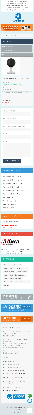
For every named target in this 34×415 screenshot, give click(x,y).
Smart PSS (25, 249)
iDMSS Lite (18, 253)
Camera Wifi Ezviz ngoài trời (12, 187)
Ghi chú (5, 141)
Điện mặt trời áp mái (10, 204)
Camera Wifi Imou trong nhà (12, 177)
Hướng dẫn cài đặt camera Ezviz (17, 3)
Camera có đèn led (20, 275)
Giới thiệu (25, 9)
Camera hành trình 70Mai (11, 194)
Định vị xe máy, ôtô (9, 197)
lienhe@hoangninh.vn (12, 390)
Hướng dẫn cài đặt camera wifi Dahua (17, 5)
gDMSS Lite (21, 251)
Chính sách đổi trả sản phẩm (14, 370)
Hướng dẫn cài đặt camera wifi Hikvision (17, 7)
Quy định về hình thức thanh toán (15, 373)
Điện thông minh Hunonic (13, 9)
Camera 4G (17, 265)
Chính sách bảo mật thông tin (14, 367)
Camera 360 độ (8, 275)
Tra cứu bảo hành (11, 361)
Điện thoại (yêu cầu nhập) (10, 118)
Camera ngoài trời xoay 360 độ (13, 278)
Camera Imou (8, 265)
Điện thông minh (8, 208)
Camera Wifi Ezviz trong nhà (12, 180)
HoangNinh (18, 407)
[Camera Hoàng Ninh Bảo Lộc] (17, 27)
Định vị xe (6, 285)
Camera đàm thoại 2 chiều (22, 282)
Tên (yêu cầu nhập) (9, 111)
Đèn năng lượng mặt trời (11, 201)
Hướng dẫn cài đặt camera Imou (17, 1)
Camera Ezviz (8, 268)
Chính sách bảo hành (12, 364)
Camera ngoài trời (22, 271)
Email (5, 134)
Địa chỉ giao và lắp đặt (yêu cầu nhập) (14, 126)
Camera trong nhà (9, 271)
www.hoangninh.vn (14, 351)
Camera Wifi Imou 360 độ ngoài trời (15, 190)
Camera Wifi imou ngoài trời (12, 183)
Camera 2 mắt (8, 282)
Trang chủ (6, 35)
